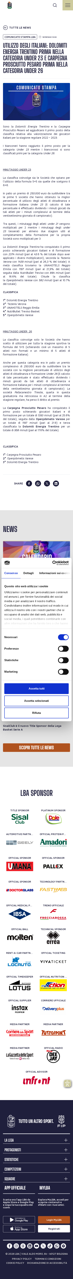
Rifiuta (36, 712)
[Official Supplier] (19, 1008)
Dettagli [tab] (28, 573)
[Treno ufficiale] (53, 913)
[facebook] (29, 483)
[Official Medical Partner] (19, 913)
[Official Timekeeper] (19, 985)
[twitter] (47, 483)
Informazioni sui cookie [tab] (54, 573)
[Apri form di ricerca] (55, 5)
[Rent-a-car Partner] (19, 961)
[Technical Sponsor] (53, 937)
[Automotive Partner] (19, 842)
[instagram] (16, 1246)
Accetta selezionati (36, 700)
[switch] (63, 649)
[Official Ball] (19, 937)
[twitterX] (43, 1246)
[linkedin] (56, 483)
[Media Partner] (19, 1032)
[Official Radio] (53, 1056)
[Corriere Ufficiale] (53, 1008)
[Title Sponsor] (19, 818)
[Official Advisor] (36, 1080)
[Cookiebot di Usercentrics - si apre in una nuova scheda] (52, 563)
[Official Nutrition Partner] (53, 985)
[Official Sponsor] (19, 866)
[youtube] (36, 1246)
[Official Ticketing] (53, 961)
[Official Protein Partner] (53, 842)
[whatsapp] (38, 483)
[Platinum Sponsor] (53, 818)
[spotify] (63, 1246)
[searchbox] (36, 4)
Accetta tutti (37, 688)
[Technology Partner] (53, 890)
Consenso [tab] (11, 573)
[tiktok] (50, 1246)
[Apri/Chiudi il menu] (68, 5)
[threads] (23, 1246)
